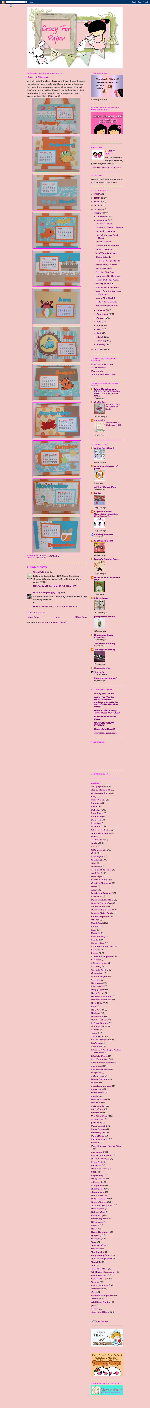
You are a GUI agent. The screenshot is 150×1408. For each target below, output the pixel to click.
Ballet (94, 806)
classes (95, 866)
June (99, 325)
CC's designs (98, 850)
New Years (96, 1102)
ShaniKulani (39, 572)
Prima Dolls (97, 1162)
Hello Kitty (96, 1003)
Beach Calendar (104, 249)
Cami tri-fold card (100, 830)
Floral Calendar (104, 242)
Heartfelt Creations (101, 999)
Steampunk (97, 1222)
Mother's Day (98, 1099)
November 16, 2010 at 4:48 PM (55, 606)
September (103, 314)
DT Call (95, 920)
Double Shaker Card (102, 910)
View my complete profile (106, 167)
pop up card (97, 1152)
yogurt (94, 1309)
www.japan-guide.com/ (105, 733)
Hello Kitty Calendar (106, 302)
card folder (97, 840)
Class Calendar (104, 257)
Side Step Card (99, 1199)
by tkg (97, 493)
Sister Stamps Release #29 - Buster (112, 406)
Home (57, 617)
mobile (94, 1096)
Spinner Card (98, 1212)
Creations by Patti (104, 541)
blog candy (97, 816)
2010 (98, 213)
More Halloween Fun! (107, 305)
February (101, 341)
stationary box (98, 1218)
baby (93, 796)
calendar (41, 558)
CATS (94, 846)
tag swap (95, 1239)
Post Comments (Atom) (54, 622)
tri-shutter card (99, 1275)
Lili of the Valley (99, 1059)
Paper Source (98, 1129)
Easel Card (97, 923)
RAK (93, 1172)
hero (93, 1006)
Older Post (81, 617)
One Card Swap (99, 1116)
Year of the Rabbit (105, 298)
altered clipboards (100, 790)
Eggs (93, 930)
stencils (95, 1225)
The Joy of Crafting (104, 649)
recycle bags (97, 1175)
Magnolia (96, 1072)
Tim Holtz (99, 672)
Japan (94, 1033)
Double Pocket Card (101, 903)
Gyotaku (95, 980)
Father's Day (97, 943)
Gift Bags (96, 959)
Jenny (111, 151)
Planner (95, 1142)
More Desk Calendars (107, 287)
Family (94, 940)
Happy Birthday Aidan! (107, 280)
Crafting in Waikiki (103, 534)
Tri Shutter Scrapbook (103, 1272)
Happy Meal (97, 990)
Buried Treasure (104, 223)
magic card (97, 1066)
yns (93, 1305)
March (100, 337)
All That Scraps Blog (105, 487)
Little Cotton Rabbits (102, 1062)
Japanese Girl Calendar (108, 276)
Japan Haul (97, 1036)
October (101, 310)
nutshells (96, 1112)
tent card (96, 1248)
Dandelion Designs (101, 893)
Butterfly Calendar (105, 231)
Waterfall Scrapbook (102, 1295)
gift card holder (99, 963)
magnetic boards (100, 1069)
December (102, 216)
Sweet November (100, 1232)
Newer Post (33, 617)
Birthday (95, 810)
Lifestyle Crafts (99, 1056)
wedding (95, 1298)
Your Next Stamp (100, 1312)
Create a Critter (99, 880)
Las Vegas (96, 1043)
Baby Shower (98, 800)
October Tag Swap (105, 272)
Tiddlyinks (96, 1262)
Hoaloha (95, 1013)
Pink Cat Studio (99, 1139)
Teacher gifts (98, 1245)
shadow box (97, 1192)
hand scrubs (97, 986)
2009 (98, 349)
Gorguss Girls (98, 970)
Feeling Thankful (104, 283)
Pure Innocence (99, 1168)
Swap (94, 1229)
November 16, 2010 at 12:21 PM (55, 586)
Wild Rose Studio (100, 1302)
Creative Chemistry (101, 883)
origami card (97, 1119)
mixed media (97, 1092)
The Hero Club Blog (104, 643)
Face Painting (98, 936)
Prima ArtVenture (100, 1159)
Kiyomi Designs (99, 1039)
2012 (97, 205)
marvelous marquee (101, 1086)
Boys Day (96, 823)
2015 (97, 194)
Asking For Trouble (104, 693)
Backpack (96, 803)
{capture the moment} (105, 678)
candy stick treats (100, 833)
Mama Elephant (99, 1079)
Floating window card (102, 946)
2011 (97, 209)
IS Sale (95, 1030)
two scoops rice (99, 1285)
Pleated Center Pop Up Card (106, 1146)
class (93, 863)
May (99, 329)
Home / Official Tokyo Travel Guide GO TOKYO (107, 711)
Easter (94, 926)
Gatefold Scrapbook (102, 956)
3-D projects (98, 786)
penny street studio (104, 616)
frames (94, 953)
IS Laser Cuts (98, 1026)
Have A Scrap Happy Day (46, 592)
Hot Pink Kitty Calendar (108, 261)
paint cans (96, 1122)
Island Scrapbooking (102, 364)
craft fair (95, 873)
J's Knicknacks (98, 367)
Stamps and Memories (103, 374)
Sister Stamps (98, 1202)
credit (94, 886)
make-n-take (97, 1076)
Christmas (96, 860)
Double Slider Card (101, 913)
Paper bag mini (99, 1126)
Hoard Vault (97, 1016)
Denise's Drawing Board (106, 559)
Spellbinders (97, 1208)
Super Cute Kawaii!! (104, 729)
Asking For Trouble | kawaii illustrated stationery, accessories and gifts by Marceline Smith (106, 702)
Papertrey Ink (98, 1132)
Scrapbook (97, 1185)
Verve (94, 1292)
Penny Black (97, 1136)
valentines (96, 1288)
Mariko (95, 1082)
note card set (98, 1106)
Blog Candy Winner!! (106, 264)
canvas (94, 836)
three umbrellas (102, 668)
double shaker (98, 906)
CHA (93, 853)
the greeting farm (100, 1255)
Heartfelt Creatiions (101, 996)
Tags (93, 1242)
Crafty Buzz (100, 402)
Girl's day (96, 966)
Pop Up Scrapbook (101, 1155)
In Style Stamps (99, 1023)
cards (94, 843)
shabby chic (97, 1189)
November (102, 220)
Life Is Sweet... (101, 598)
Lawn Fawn (96, 1046)
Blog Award (97, 813)
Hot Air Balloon (99, 1020)
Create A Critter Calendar (109, 227)
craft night (96, 876)
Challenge (96, 856)
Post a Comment (36, 613)
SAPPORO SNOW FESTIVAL (104, 724)
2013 (97, 202)
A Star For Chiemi (104, 448)
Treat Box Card (99, 1269)
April (99, 333)
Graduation (97, 973)
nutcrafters (97, 1109)
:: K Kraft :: (99, 420)
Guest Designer (99, 976)
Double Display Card (102, 900)
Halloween (96, 983)
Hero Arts (96, 1010)
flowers (95, 950)
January (101, 344)
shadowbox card (99, 1195)
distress (95, 896)
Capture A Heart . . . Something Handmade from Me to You (106, 513)
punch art (96, 1165)
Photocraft (97, 371)
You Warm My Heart (106, 253)
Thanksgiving (97, 1252)
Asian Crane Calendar (107, 245)
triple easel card (99, 1278)
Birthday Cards (104, 268)
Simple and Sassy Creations (103, 636)
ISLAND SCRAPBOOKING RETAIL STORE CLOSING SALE (107, 393)
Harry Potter (97, 993)
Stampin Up (97, 1215)
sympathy (96, 1235)
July (99, 321)
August (101, 318)
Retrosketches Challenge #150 (113, 424)
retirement (96, 1182)
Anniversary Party (100, 793)
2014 (97, 198)
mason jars (97, 1089)
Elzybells (95, 933)
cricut (94, 890)
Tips (93, 1265)
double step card (100, 916)
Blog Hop (96, 820)
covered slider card (101, 870)
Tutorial (95, 1282)
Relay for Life (98, 1178)
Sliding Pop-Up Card (102, 1205)
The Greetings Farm (101, 1258)
